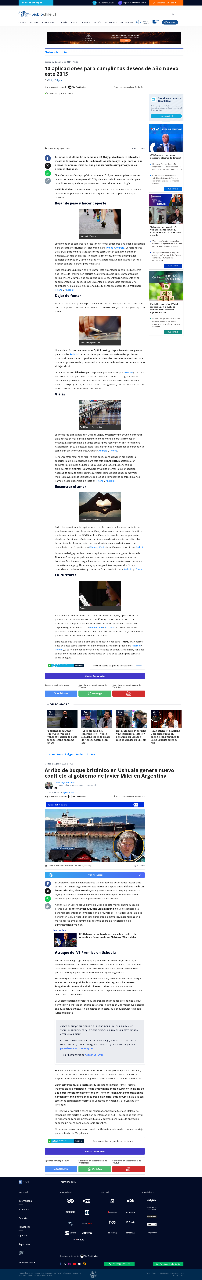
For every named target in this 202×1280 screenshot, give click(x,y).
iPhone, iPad (96, 627)
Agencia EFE (68, 792)
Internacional (48, 22)
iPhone (109, 247)
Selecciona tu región (32, 2)
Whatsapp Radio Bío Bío (170, 1262)
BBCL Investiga (111, 22)
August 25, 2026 (94, 1052)
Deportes (74, 22)
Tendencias (86, 22)
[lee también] (66, 940)
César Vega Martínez (65, 782)
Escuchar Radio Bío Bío (167, 3)
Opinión (97, 22)
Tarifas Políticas (26, 1260)
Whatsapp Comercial (121, 1261)
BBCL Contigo (127, 22)
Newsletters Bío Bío (106, 3)
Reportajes (24, 1242)
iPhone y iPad (96, 547)
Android (119, 247)
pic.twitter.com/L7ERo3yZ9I (76, 1046)
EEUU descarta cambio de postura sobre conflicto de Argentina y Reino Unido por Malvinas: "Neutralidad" (108, 936)
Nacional (34, 22)
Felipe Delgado (55, 80)
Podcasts (23, 22)
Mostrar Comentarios (95, 676)
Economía (62, 22)
